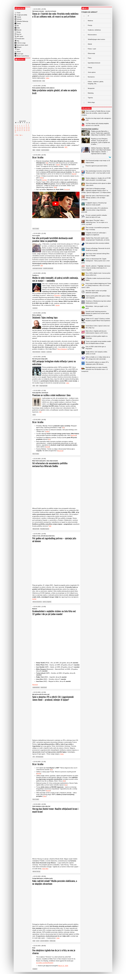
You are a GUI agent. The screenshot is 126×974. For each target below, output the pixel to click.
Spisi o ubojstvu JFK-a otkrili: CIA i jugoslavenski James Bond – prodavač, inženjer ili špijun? (53, 698)
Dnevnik (19, 30)
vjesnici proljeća (45, 150)
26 (20, 130)
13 (22, 127)
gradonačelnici (36, 687)
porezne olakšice (44, 940)
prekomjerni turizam (37, 268)
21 (24, 129)
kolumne (43, 351)
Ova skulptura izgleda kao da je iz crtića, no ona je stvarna (53, 951)
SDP (37, 385)
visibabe (38, 150)
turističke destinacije (48, 268)
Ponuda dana (20, 38)
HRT (66, 147)
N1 (47, 163)
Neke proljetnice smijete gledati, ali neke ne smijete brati (54, 91)
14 (24, 127)
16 (29, 127)
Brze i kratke (37, 157)
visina (34, 414)
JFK (34, 756)
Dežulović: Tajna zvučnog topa (44, 317)
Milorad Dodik (36, 528)
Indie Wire (45, 868)
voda (43, 80)
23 (29, 129)
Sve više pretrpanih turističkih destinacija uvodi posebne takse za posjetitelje (52, 239)
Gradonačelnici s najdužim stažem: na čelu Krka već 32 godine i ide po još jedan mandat (54, 612)
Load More (97, 376)
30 (29, 130)
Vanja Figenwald (43, 385)
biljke (34, 150)
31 (15, 132)
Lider (67, 383)
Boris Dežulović (62, 349)
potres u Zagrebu (47, 601)
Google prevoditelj (22, 15)
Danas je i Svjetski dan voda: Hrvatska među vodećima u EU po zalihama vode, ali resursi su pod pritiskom (55, 15)
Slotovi (19, 51)
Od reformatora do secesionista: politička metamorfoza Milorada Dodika (49, 464)
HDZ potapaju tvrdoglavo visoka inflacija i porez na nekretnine (54, 362)
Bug (18, 41)
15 (26, 127)
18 (17, 129)
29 (26, 130)
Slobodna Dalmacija (22, 21)
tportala (44, 180)
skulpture (35, 968)
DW (55, 187)
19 (20, 129)
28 (24, 130)
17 (15, 129)
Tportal (19, 23)
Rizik (18, 49)
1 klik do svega (21, 43)
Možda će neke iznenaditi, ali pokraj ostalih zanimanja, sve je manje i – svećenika (55, 279)
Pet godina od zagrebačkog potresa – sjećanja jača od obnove (54, 539)
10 (15, 127)
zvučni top (49, 351)
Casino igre (20, 53)
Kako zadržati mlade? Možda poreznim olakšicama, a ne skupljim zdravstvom (54, 882)
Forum (18, 12)
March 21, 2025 (63, 965)
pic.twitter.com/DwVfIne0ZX (44, 963)
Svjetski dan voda (37, 80)
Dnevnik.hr (57, 295)
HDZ (34, 385)
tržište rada (52, 940)
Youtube (66, 189)
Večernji (19, 19)
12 (20, 127)
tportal (74, 174)
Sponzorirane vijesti (22, 45)
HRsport (19, 47)
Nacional (73, 435)
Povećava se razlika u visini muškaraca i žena (51, 395)
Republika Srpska (44, 528)
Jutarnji (19, 17)
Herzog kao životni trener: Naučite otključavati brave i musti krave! (55, 810)
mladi (34, 940)
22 (26, 129)
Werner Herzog (36, 871)
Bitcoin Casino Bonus (23, 56)
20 (22, 129)
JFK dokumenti (39, 756)
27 (22, 130)
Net (18, 25)
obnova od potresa (37, 601)
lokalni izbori (44, 687)
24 (15, 130)
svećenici (35, 308)
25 (17, 130)
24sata (19, 32)
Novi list (19, 34)
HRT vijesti (20, 36)
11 (17, 127)
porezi (37, 940)
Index (18, 28)
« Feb (16, 135)
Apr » (21, 135)
